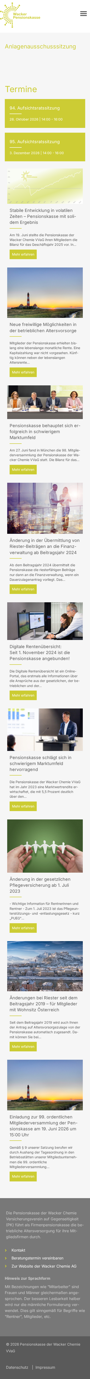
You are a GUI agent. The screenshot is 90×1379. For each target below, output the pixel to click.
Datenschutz (17, 1367)
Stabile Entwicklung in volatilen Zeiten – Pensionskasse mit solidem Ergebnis (43, 216)
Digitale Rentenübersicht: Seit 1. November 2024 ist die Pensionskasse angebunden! (40, 652)
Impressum (45, 1367)
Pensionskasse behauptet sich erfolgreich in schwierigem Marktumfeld (45, 431)
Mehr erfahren (24, 254)
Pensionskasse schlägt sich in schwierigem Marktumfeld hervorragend (41, 763)
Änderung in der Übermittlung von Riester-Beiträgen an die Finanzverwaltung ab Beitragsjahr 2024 (45, 546)
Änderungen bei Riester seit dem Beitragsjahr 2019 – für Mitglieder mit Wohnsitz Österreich (44, 1003)
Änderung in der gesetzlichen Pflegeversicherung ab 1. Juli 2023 (40, 885)
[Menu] (83, 14)
